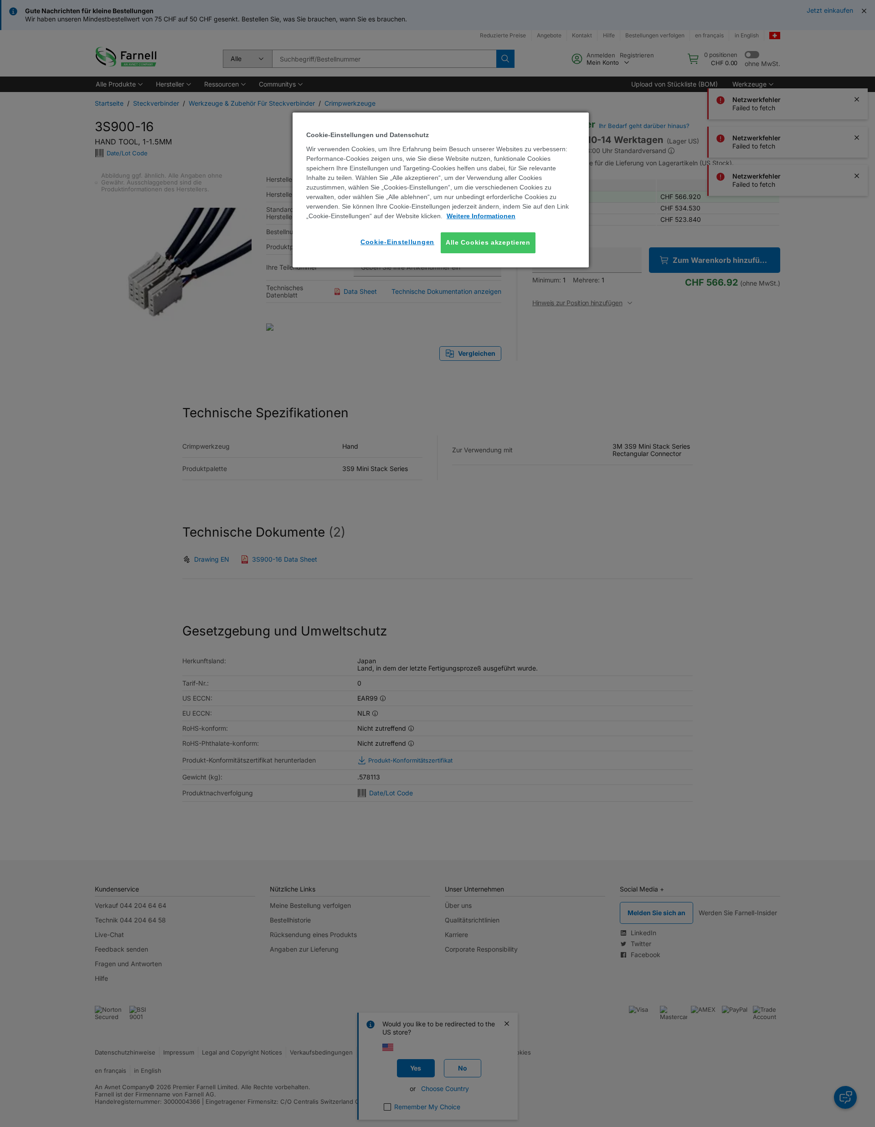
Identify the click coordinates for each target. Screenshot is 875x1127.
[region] (441, 190)
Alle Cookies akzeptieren (488, 242)
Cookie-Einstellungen (397, 242)
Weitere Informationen (481, 216)
